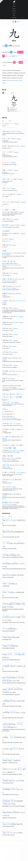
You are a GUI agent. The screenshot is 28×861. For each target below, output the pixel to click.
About (14, 4)
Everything (14, 17)
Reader (14, 6)
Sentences (14, 10)
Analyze (14, 8)
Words (14, 13)
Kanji (14, 15)
